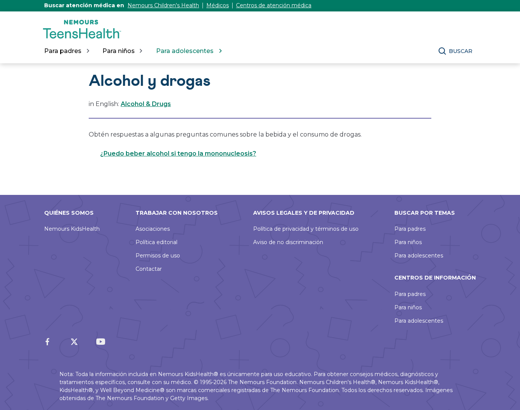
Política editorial (156, 242)
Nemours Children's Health (163, 5)
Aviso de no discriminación (288, 242)
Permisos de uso (158, 255)
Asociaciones (153, 228)
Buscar (460, 51)
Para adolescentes (418, 255)
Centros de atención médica (273, 5)
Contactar (149, 268)
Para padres (410, 228)
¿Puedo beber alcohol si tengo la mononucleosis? (178, 153)
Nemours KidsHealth (72, 228)
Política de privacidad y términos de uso (306, 228)
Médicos (217, 5)
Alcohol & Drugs (146, 104)
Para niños (408, 242)
